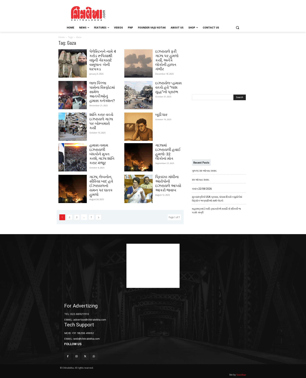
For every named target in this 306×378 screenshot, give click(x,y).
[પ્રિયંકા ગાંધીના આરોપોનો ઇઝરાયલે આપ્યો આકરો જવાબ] (138, 189)
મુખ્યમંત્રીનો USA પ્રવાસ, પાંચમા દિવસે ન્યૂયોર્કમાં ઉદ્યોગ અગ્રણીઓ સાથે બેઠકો (217, 198)
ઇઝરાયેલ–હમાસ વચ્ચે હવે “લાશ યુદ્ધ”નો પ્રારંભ (168, 87)
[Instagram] (76, 356)
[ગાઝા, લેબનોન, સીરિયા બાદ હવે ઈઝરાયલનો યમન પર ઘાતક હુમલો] (72, 189)
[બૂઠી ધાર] (138, 127)
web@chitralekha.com (86, 338)
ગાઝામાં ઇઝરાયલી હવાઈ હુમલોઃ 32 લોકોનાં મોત (168, 152)
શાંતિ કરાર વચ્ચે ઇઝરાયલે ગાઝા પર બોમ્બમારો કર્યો (101, 121)
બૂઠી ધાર (161, 115)
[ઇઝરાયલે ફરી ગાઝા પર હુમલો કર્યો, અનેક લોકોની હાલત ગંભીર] (138, 63)
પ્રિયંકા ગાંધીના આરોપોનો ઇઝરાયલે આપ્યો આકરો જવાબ (168, 183)
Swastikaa (241, 374)
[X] (85, 356)
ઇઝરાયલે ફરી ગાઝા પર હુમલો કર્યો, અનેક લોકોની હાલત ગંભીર (166, 60)
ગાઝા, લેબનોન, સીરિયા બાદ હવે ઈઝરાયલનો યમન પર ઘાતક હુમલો (101, 186)
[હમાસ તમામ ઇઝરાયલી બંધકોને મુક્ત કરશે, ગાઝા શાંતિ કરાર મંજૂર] (72, 157)
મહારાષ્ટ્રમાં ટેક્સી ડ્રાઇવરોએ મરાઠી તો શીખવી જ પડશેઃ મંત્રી (216, 210)
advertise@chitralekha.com (89, 319)
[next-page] (99, 217)
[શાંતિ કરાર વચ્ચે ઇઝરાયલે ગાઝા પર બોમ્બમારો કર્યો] (72, 127)
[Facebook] (67, 356)
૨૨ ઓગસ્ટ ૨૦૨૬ (200, 179)
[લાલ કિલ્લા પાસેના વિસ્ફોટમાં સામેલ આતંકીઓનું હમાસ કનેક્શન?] (72, 95)
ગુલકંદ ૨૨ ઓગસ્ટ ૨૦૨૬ (204, 170)
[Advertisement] (182, 13)
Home (61, 37)
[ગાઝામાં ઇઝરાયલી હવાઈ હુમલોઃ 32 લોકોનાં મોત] (138, 157)
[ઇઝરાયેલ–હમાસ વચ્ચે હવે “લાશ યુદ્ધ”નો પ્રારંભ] (138, 95)
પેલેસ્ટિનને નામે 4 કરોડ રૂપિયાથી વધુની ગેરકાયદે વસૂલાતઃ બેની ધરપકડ (102, 60)
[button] (237, 27)
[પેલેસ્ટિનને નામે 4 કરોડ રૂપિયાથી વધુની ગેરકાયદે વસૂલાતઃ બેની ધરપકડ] (72, 63)
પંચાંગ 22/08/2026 (202, 188)
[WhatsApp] (93, 356)
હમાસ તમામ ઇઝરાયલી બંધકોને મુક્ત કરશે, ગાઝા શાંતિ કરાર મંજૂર (101, 154)
